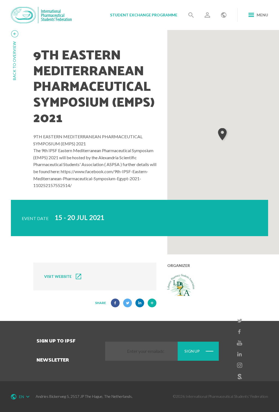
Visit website (58, 276)
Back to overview (14, 60)
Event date (35, 218)
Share (100, 303)
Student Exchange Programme (143, 15)
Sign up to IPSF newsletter (56, 350)
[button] (223, 134)
